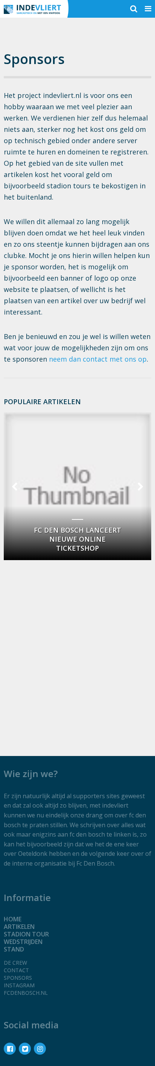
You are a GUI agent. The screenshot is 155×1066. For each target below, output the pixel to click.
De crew (15, 962)
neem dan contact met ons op (98, 358)
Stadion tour (26, 934)
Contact (16, 970)
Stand (14, 949)
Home (12, 919)
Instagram (19, 985)
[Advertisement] (77, 644)
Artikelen (19, 926)
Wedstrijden (23, 942)
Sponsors (18, 977)
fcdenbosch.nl (26, 992)
